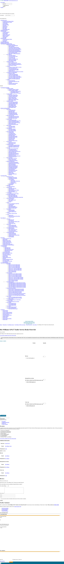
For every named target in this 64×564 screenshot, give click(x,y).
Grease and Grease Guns (13, 173)
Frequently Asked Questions (13, 83)
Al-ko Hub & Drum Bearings (13, 162)
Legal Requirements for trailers (13, 69)
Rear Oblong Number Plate (13, 196)
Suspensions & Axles (10, 176)
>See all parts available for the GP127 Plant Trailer (8, 335)
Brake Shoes (9, 109)
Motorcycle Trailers (6, 24)
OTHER (8, 79)
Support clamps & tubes (12, 211)
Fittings (8, 202)
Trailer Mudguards (12, 186)
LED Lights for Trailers (12, 60)
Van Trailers (4, 25)
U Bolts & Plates (11, 204)
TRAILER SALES (4, 20)
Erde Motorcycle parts (10, 281)
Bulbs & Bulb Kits (12, 228)
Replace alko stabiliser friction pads (14, 77)
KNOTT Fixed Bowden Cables (14, 121)
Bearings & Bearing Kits (10, 161)
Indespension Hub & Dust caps (14, 154)
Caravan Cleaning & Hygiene (7, 313)
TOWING (8, 66)
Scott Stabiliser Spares (12, 107)
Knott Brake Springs (12, 127)
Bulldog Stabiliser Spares (13, 106)
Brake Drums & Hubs (10, 131)
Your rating (2, 485)
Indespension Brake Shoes (13, 112)
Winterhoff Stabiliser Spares (13, 103)
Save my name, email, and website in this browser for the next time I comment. (13, 498)
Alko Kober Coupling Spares (13, 95)
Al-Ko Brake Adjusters (12, 130)
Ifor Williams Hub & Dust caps (13, 153)
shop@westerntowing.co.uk (13, 0)
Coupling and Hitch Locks (7, 238)
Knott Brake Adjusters (12, 129)
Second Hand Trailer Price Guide (14, 81)
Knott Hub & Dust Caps (12, 156)
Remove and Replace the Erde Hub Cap (15, 64)
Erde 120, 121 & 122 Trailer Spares (14, 265)
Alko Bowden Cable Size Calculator (14, 48)
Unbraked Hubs (11, 132)
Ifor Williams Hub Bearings (13, 167)
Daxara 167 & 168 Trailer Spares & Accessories (16, 294)
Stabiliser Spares (5, 316)
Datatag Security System (6, 240)
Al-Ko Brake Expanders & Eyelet (14, 145)
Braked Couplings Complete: (13, 90)
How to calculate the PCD (13, 62)
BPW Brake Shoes (12, 111)
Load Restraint (9, 192)
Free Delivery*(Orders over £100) (29, 322)
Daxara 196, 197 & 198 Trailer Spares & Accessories (17, 295)
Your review (2, 493)
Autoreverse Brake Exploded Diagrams (15, 49)
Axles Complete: (11, 179)
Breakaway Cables (12, 73)
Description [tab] (4, 421)
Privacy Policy (2, 539)
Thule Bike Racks (7, 247)
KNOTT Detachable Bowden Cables (14, 120)
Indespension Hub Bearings (13, 166)
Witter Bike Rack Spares (8, 250)
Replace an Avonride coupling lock (14, 78)
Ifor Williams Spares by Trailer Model (15, 299)
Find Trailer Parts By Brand (13, 308)
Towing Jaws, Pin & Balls (7, 254)
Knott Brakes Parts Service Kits (14, 117)
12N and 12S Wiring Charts (13, 56)
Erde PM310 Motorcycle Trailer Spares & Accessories (17, 283)
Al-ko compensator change (13, 52)
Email (1, 496)
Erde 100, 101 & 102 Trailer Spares (14, 264)
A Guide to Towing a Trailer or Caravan (15, 67)
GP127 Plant (35, 324)
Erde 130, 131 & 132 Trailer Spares (14, 266)
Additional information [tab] (5, 422)
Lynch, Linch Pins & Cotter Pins (14, 203)
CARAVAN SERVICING (5, 42)
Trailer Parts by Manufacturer (11, 307)
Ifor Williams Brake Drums (13, 136)
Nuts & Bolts (11, 205)
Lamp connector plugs (12, 230)
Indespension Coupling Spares (13, 99)
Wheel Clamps (5, 239)
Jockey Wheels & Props (10, 198)
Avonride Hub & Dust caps (13, 150)
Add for (30, 358)
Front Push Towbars (6, 260)
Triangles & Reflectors (12, 233)
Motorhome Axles (13, 182)
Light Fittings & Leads (10, 227)
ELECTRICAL (9, 54)
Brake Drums (11, 184)
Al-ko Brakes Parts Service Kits (14, 116)
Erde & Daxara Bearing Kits (13, 165)
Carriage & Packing (3, 548)
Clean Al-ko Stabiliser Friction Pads (14, 76)
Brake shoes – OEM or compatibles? (14, 53)
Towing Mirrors (5, 255)
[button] (12, 368)
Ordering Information (3, 543)
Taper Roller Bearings (12, 171)
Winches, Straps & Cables (13, 213)
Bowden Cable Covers (12, 159)
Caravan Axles (5, 317)
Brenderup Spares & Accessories (14, 301)
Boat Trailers (5, 28)
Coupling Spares (9, 93)
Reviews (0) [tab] (4, 423)
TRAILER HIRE (3, 31)
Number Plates (5, 319)
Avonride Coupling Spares (13, 96)
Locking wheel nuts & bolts (7, 242)
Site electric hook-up (6, 314)
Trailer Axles (13, 180)
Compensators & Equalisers (13, 160)
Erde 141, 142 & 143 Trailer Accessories (15, 276)
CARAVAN (3, 309)
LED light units (11, 220)
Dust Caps (8, 147)
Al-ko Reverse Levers (12, 142)
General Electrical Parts (10, 232)
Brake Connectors (9, 157)
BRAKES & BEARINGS (11, 44)
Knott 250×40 (7, 443)
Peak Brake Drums (12, 138)
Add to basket (2, 418)
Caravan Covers (5, 311)
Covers (8, 214)
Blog (1, 535)
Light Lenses (9, 224)
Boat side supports (11, 209)
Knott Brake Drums (12, 137)
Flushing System (11, 139)
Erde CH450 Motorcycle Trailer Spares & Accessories (17, 284)
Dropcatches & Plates (12, 206)
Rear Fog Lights (11, 222)
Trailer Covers (11, 215)
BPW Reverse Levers (12, 143)
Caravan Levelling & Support (7, 312)
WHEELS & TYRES (10, 61)
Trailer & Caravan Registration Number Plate (16, 197)
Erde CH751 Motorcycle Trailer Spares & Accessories (17, 287)
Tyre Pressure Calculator (12, 65)
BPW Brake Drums (12, 135)
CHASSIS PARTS (4, 175)
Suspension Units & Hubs (13, 177)
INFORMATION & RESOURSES (6, 43)
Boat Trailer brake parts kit (13, 118)
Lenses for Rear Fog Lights (13, 226)
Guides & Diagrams (12, 80)
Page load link (2, 561)
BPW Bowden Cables (12, 123)
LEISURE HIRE (3, 38)
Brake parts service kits (10, 115)
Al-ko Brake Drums (12, 133)
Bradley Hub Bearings (12, 164)
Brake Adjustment (11, 46)
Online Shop (5, 324)
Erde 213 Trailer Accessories (13, 280)
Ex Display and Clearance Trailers (8, 21)
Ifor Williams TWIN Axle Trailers (20, 324)
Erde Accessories (9, 272)
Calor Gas (10, 82)
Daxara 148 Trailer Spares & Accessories (15, 292)
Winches (8, 212)
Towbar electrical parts (12, 234)
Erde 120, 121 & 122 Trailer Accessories (15, 274)
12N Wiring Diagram (12, 55)
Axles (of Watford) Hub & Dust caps (14, 151)
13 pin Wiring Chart (12, 57)
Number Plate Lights (12, 223)
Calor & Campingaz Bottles (7, 318)
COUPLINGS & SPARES (5, 87)
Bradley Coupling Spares (13, 98)
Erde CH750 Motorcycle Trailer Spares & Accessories (17, 286)
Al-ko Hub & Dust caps (12, 149)
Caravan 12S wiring (12, 58)
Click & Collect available (29, 321)
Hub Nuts (10, 174)
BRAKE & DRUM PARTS (5, 108)
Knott (10, 446)
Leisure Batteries (11, 236)
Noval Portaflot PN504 (12, 305)
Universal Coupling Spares (13, 94)
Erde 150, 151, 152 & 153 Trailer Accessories (16, 277)
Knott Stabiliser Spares (12, 105)
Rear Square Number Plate (13, 195)
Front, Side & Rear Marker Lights (14, 221)
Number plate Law (12, 70)
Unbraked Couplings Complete (14, 89)
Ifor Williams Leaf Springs (13, 178)
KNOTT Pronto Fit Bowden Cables (14, 122)
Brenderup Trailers (10, 300)
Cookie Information (3, 538)
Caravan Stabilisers (6, 315)
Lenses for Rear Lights (12, 225)
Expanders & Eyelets (10, 144)
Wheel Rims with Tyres (12, 188)
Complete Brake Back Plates (13, 114)
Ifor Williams (7, 446)
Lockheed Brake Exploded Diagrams (14, 51)
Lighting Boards (11, 235)
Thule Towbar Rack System (9, 249)
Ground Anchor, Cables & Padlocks (8, 244)
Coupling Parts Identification (13, 74)
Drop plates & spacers (6, 253)
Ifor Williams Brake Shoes (13, 113)
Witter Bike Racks (7, 248)
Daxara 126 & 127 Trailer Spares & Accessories (16, 289)
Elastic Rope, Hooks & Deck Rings (14, 216)
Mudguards (8, 185)
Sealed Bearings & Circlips (13, 170)
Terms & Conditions (3, 547)
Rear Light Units (11, 219)
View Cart (1, 542)
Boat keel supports (12, 210)
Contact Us (2, 532)
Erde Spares (8, 263)
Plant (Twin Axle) (29, 324)
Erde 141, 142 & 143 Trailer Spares (14, 267)
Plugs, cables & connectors (13, 229)
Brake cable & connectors (13, 158)
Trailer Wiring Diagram (12, 59)
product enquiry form (17, 506)
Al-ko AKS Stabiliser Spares (13, 102)
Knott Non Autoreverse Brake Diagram (15, 50)
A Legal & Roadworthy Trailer (13, 68)
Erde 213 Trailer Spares (12, 271)
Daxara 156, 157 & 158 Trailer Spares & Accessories (17, 293)
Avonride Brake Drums (12, 134)
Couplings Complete (10, 88)
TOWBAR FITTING (4, 30)
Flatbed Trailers (5, 26)
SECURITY (3, 237)
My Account (2, 541)
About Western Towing (4, 533)
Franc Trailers (9, 296)
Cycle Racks (5, 246)
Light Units (8, 218)
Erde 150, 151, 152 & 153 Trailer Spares (15, 268)
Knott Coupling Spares (12, 97)
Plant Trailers (5, 27)
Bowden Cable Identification (13, 45)
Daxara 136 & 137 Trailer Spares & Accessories (16, 290)
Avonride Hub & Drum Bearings (14, 163)
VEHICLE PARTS (4, 245)
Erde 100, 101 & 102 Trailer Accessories (15, 273)
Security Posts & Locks (6, 243)
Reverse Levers (9, 141)
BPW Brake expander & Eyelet (14, 146)
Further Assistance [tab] (5, 424)
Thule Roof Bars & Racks (7, 257)
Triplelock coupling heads (7, 241)
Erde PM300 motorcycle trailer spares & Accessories (17, 282)
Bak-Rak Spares (7, 251)
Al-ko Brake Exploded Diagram (14, 47)
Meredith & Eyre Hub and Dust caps (14, 155)
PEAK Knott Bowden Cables (13, 124)
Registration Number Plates (11, 194)
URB (6, 448)
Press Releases (2, 534)
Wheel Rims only (11, 189)
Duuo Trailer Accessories (13, 306)
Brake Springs (9, 125)
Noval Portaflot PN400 (12, 304)
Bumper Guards (5, 256)
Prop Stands (10, 200)
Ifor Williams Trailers (10, 298)
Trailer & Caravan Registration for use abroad (16, 71)
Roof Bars (4, 258)
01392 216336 (6, 0)
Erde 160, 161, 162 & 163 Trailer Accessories (16, 278)
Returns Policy (2, 546)
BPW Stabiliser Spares (12, 104)
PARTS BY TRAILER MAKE (6, 262)
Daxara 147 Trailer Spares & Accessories (15, 291)
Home (1, 324)
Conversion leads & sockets (13, 231)
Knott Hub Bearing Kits (12, 168)
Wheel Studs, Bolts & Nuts (13, 140)
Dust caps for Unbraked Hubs (13, 148)
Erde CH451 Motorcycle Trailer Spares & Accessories (17, 285)
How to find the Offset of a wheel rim (15, 63)
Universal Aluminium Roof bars (8, 259)
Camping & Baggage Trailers (7, 22)
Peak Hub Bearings (12, 169)
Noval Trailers (9, 302)
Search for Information (12, 84)
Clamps (10, 201)
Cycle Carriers (5, 40)
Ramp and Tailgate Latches (13, 207)
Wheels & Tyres (9, 187)
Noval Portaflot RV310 (12, 303)
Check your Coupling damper (13, 75)
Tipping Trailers (5, 36)
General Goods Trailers (6, 34)
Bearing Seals (11, 172)
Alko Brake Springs (12, 126)
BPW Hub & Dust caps (12, 152)
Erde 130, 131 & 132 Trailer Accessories (15, 275)
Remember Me (6, 5)
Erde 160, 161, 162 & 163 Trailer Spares (15, 269)
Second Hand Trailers (6, 29)
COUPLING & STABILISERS (12, 72)
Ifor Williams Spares (11, 324)
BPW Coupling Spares (12, 100)
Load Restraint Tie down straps (14, 193)
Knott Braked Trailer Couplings (16, 91)
